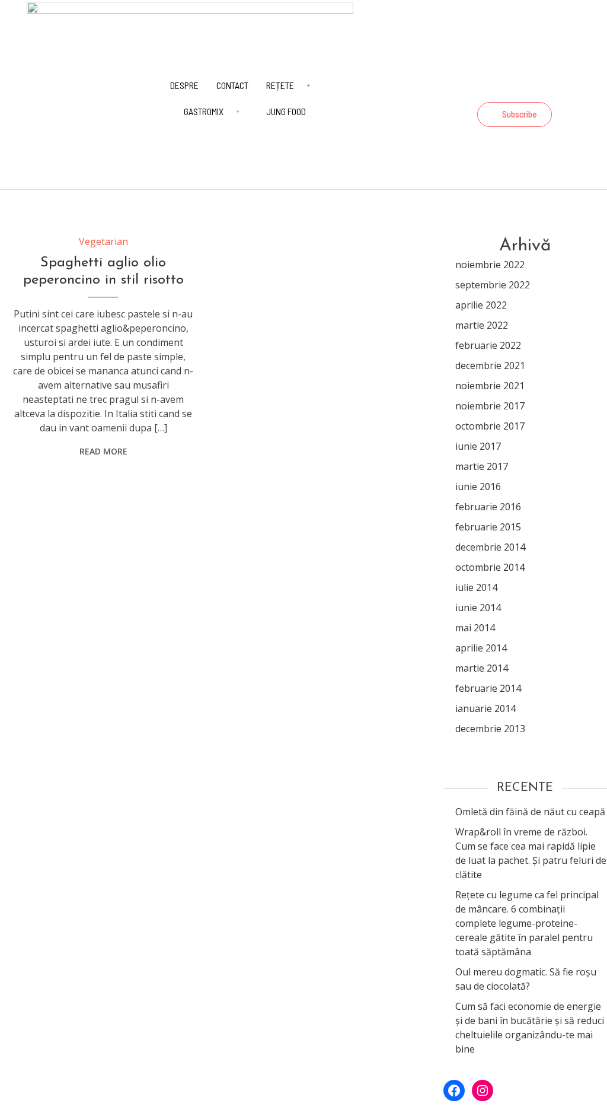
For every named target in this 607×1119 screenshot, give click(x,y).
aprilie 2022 (481, 304)
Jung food (286, 111)
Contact (232, 85)
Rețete (280, 85)
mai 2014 (475, 627)
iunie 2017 (478, 446)
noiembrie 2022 (490, 264)
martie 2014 (481, 668)
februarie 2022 (488, 345)
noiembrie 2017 (490, 405)
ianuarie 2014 (485, 708)
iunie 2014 (478, 607)
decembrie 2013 (490, 728)
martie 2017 (481, 466)
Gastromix (203, 111)
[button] (514, 114)
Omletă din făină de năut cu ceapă (530, 811)
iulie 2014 (476, 587)
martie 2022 (481, 325)
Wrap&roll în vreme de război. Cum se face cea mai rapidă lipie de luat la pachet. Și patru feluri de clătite (530, 853)
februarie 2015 (488, 526)
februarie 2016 (488, 506)
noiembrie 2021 (490, 385)
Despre (184, 85)
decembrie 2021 (490, 365)
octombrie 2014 (490, 567)
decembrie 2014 (490, 547)
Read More (103, 451)
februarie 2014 (488, 688)
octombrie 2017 (490, 426)
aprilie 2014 (481, 647)
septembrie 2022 (492, 284)
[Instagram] (565, 89)
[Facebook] (533, 89)
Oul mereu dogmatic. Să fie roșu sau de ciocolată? (525, 979)
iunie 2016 (478, 486)
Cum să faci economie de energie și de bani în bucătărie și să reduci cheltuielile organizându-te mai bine (529, 1028)
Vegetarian (103, 241)
